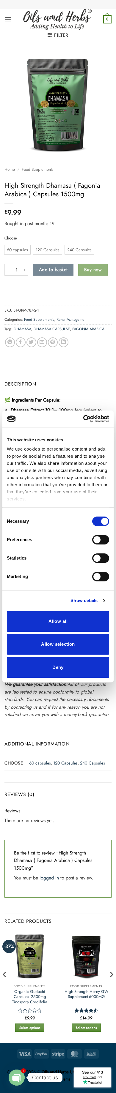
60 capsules (40, 763)
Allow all (58, 621)
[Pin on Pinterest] (53, 342)
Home (9, 169)
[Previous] (4, 986)
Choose (10, 238)
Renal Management (72, 319)
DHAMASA (22, 329)
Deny (58, 667)
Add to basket (53, 269)
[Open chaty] (17, 1078)
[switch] (100, 539)
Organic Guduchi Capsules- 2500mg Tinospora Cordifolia (29, 997)
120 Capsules (65, 763)
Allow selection (58, 644)
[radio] (17, 249)
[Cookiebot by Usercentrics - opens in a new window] (83, 419)
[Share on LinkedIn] (63, 342)
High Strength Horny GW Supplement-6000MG (86, 994)
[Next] (111, 986)
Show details (84, 600)
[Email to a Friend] (42, 342)
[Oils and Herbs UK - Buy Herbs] (57, 19)
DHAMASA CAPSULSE (52, 329)
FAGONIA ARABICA (88, 329)
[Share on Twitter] (31, 342)
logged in (49, 877)
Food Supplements (37, 169)
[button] (8, 19)
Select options (29, 1027)
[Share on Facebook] (21, 342)
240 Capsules (92, 763)
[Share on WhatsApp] (10, 342)
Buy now (93, 269)
